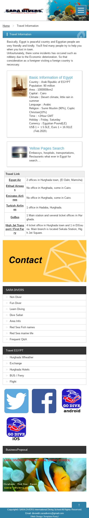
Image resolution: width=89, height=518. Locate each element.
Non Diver (16, 297)
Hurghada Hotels (20, 369)
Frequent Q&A (18, 339)
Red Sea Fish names (22, 327)
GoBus (15, 217)
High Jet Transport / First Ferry (15, 229)
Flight (13, 381)
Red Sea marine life (21, 333)
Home (6, 25)
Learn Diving (17, 309)
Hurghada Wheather (21, 357)
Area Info (15, 321)
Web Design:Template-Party (44, 516)
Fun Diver (15, 303)
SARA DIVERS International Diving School (40, 509)
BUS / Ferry (17, 375)
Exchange (16, 363)
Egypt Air (15, 180)
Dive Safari (16, 315)
